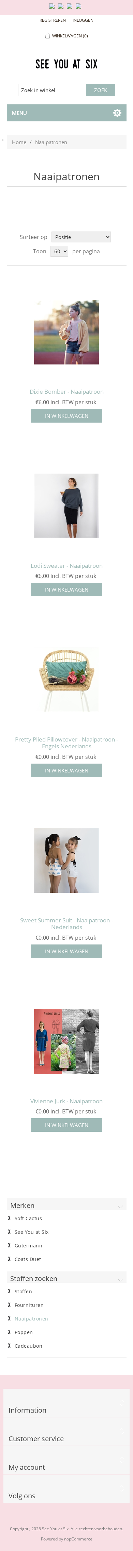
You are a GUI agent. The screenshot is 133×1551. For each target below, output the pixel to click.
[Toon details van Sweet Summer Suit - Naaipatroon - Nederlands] (67, 860)
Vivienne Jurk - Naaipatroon (66, 1101)
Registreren (53, 20)
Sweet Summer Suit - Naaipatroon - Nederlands (66, 924)
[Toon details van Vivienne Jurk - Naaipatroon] (67, 1041)
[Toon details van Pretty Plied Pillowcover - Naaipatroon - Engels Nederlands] (67, 679)
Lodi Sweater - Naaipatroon (67, 565)
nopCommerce (78, 1539)
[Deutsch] (80, 8)
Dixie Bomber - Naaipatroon (67, 391)
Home (19, 142)
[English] (53, 8)
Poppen (24, 1332)
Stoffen (23, 1292)
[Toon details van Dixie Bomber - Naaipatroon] (67, 332)
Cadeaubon (29, 1346)
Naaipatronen (31, 1319)
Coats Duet (28, 1259)
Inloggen (83, 20)
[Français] (71, 8)
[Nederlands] (62, 8)
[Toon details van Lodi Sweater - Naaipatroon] (67, 506)
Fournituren (29, 1305)
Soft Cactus (28, 1218)
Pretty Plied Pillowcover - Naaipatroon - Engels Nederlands (66, 743)
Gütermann (29, 1246)
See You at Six (32, 1232)
